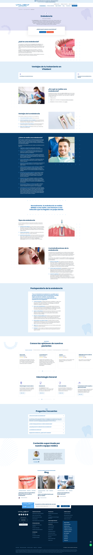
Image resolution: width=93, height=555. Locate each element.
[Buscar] (58, 506)
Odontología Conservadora (27, 386)
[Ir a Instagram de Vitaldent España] (21, 514)
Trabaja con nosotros (64, 4)
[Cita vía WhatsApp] (90, 545)
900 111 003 (75, 4)
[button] (54, 371)
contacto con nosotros (45, 552)
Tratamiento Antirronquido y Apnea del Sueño (85, 386)
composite (39, 185)
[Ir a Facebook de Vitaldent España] (19, 514)
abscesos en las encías (43, 420)
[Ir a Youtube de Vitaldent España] (25, 514)
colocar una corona (40, 191)
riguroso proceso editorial (47, 549)
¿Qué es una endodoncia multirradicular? (63, 493)
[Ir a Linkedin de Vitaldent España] (23, 514)
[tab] (28, 350)
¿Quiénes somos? (56, 4)
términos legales (61, 551)
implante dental (37, 121)
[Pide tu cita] (90, 542)
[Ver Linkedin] (38, 461)
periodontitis (64, 268)
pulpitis (66, 101)
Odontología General (46, 377)
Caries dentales (62, 386)
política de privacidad (68, 551)
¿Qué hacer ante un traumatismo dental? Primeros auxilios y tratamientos (26, 494)
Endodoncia (42, 386)
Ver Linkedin (36, 461)
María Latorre (36, 459)
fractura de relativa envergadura (67, 99)
